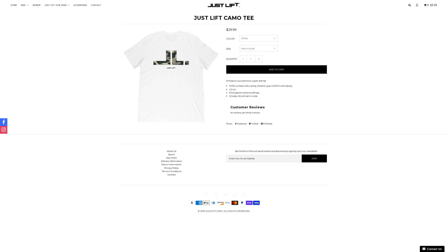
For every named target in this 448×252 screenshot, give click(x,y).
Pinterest (267, 123)
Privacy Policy (171, 168)
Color (230, 38)
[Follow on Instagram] (3, 130)
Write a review (253, 112)
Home (14, 5)
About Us (171, 151)
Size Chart (171, 157)
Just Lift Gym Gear (55, 5)
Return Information (171, 164)
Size (228, 48)
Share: (229, 123)
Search (171, 154)
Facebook (241, 123)
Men (23, 5)
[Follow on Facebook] (3, 122)
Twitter (255, 123)
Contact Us (433, 248)
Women (37, 5)
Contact (96, 5)
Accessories (80, 5)
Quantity (231, 59)
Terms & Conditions (171, 171)
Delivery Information (171, 161)
